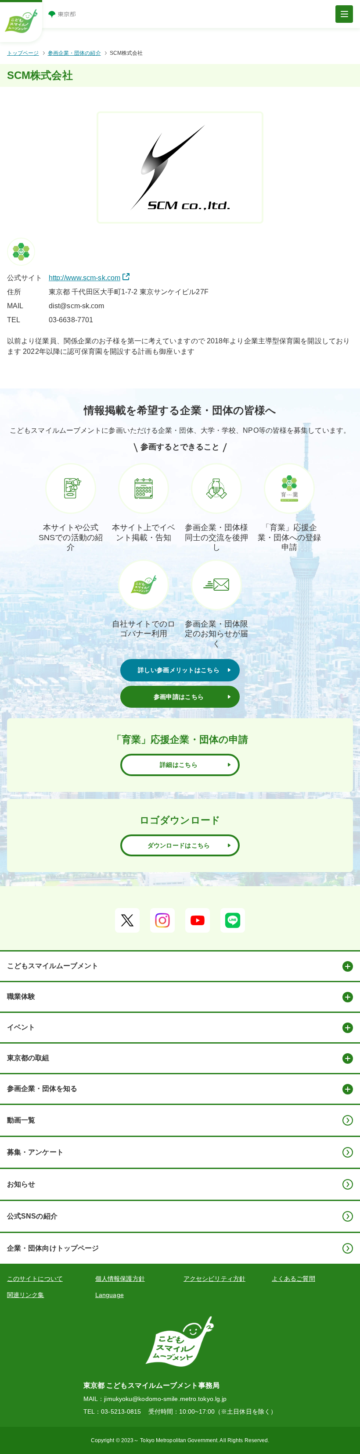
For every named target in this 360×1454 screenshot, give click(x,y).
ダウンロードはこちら (179, 845)
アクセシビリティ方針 (214, 1278)
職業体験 (21, 996)
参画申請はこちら (179, 696)
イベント (21, 1027)
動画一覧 (21, 1120)
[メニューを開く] (344, 14)
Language (109, 1294)
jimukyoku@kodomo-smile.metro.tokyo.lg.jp (165, 1398)
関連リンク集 (25, 1294)
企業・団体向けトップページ (53, 1248)
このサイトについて (35, 1278)
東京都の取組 (28, 1058)
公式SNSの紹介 (32, 1216)
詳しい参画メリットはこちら (179, 670)
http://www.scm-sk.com (84, 278)
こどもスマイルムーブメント (52, 965)
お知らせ (21, 1184)
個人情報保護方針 (120, 1278)
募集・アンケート (35, 1152)
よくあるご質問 (293, 1278)
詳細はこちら (179, 764)
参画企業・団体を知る (42, 1088)
